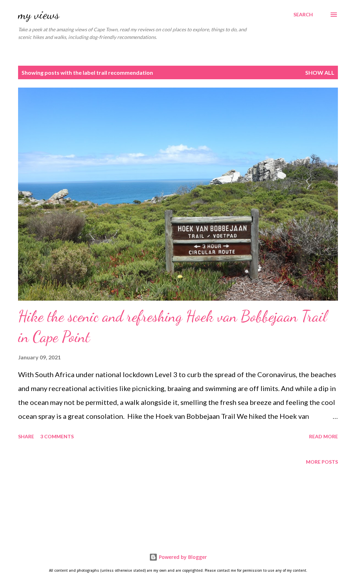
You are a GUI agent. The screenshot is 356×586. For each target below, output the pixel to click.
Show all (319, 72)
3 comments (57, 436)
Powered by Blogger (182, 557)
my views (38, 14)
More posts (322, 462)
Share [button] (26, 436)
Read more (323, 436)
